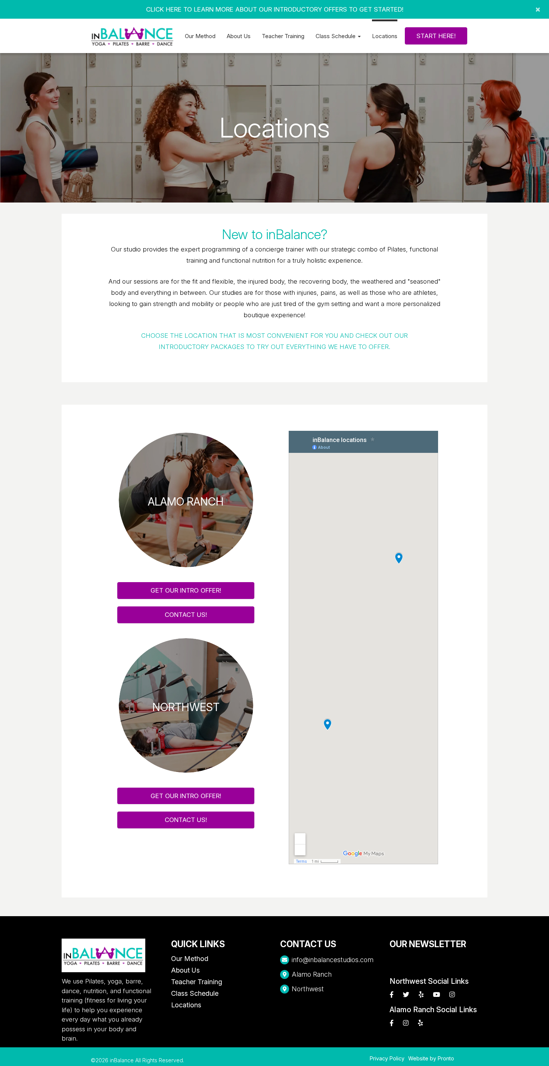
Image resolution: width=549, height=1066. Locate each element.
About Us (239, 36)
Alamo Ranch (312, 974)
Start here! (436, 36)
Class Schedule (194, 993)
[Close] (538, 9)
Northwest (308, 989)
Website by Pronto (431, 1058)
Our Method (200, 36)
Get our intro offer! (186, 590)
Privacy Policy (387, 1058)
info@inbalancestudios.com (332, 960)
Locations (384, 36)
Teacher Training (283, 36)
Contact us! (186, 614)
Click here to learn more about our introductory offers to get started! (274, 9)
